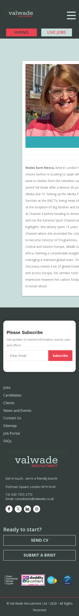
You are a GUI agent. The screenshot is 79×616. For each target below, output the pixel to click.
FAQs (7, 441)
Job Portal (11, 433)
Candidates (12, 395)
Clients (8, 402)
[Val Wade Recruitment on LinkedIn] (27, 508)
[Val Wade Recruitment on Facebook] (9, 508)
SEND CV (39, 540)
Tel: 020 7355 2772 (18, 494)
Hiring (21, 32)
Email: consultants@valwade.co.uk (29, 499)
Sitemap (10, 425)
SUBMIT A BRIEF (39, 555)
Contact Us (12, 418)
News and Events (17, 410)
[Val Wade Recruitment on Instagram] (36, 508)
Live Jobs (56, 32)
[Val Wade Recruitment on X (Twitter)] (18, 508)
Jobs (7, 387)
